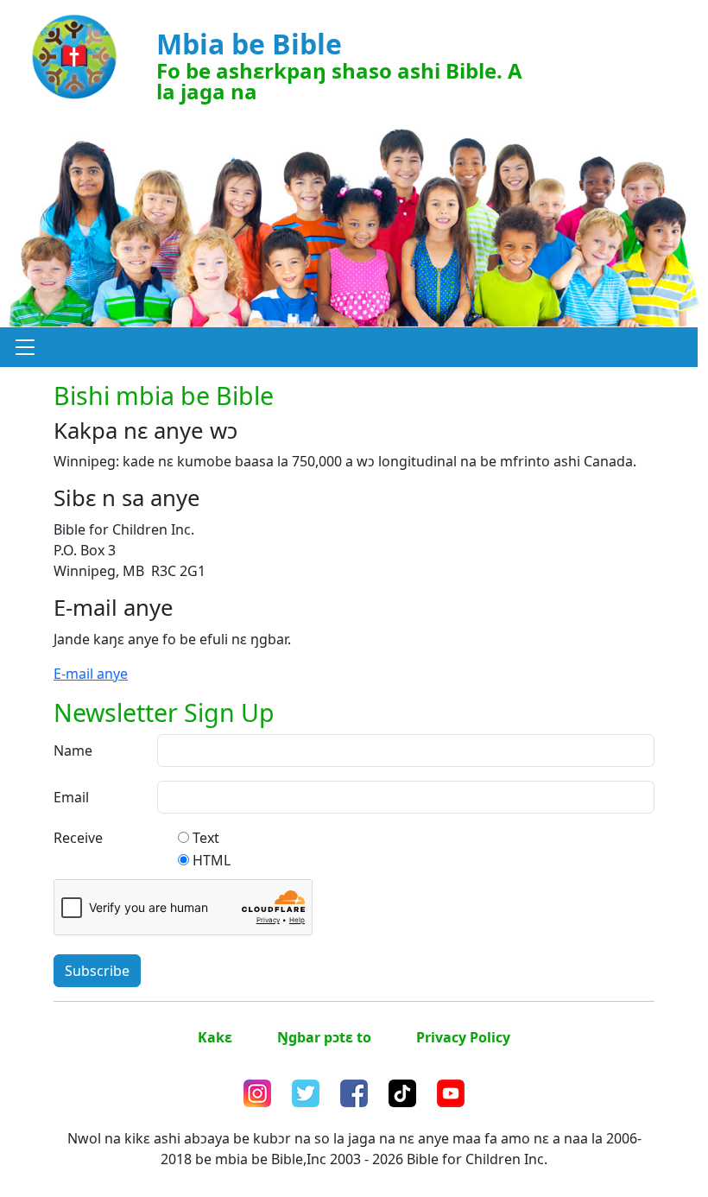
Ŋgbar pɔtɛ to (324, 1037)
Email (71, 797)
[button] (25, 347)
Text (206, 837)
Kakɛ (215, 1037)
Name (73, 750)
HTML (212, 860)
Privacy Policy (463, 1037)
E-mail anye (91, 673)
